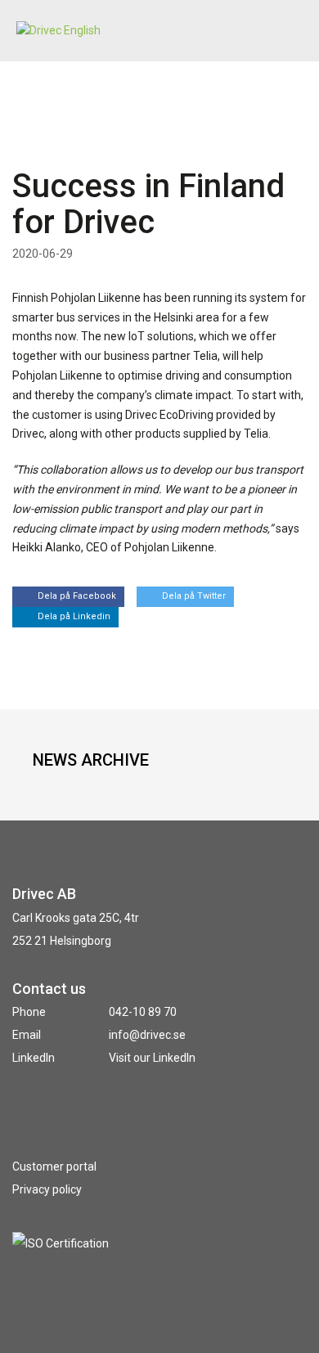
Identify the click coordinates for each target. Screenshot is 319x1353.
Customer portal (54, 1166)
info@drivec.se (147, 1034)
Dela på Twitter (194, 596)
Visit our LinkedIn (152, 1057)
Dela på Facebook (77, 596)
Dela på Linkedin (74, 616)
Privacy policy (47, 1189)
